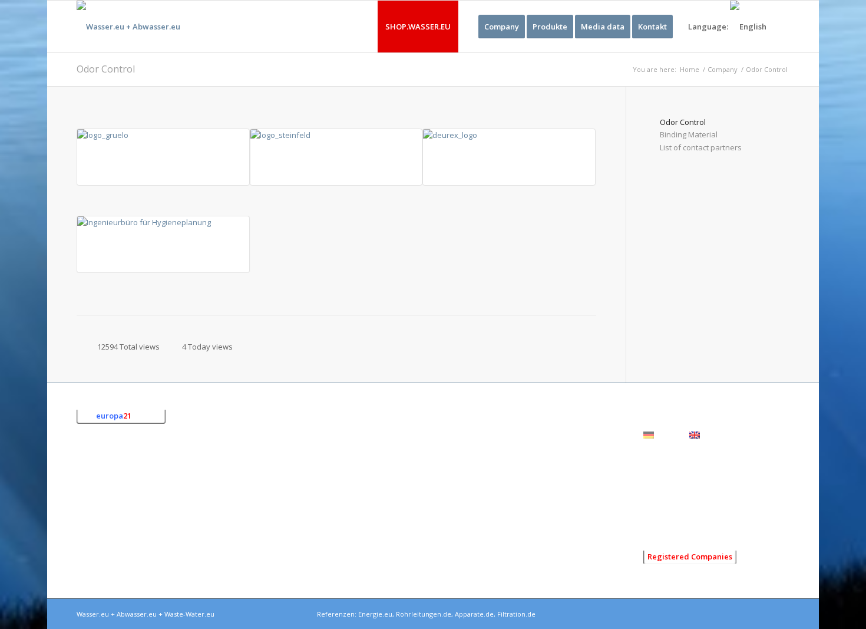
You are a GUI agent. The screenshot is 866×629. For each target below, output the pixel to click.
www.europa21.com (146, 554)
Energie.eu (375, 614)
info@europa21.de (137, 542)
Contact (656, 487)
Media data (663, 505)
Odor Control (106, 68)
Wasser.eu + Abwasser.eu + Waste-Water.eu (145, 614)
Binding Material (689, 134)
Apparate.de (474, 614)
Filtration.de (516, 614)
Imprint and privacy (677, 470)
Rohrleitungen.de (423, 614)
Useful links (664, 523)
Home (689, 69)
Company (723, 69)
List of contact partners (701, 147)
